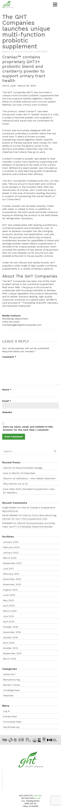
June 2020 (9, 595)
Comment (9, 356)
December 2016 (12, 632)
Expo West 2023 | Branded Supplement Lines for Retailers (28, 491)
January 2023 (11, 552)
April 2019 (8, 621)
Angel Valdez (9, 507)
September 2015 (12, 653)
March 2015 (9, 658)
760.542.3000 (28, 798)
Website (7, 412)
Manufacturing (11, 679)
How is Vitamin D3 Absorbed (19, 473)
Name (6, 389)
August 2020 (10, 589)
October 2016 (10, 637)
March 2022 (9, 557)
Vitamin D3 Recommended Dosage (22, 467)
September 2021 (12, 563)
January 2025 (11, 542)
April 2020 (9, 605)
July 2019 (8, 616)
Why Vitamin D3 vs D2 (15, 483)
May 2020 (8, 600)
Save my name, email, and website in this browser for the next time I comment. (28, 428)
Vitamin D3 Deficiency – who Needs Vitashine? (29, 478)
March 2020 (10, 611)
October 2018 (10, 626)
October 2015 (10, 648)
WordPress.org (11, 727)
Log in (6, 711)
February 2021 (11, 573)
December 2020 (12, 579)
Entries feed (10, 716)
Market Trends (11, 685)
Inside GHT (9, 674)
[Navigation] (55, 4)
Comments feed (12, 721)
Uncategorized (11, 690)
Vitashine (8, 695)
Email (6, 401)
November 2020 (12, 584)
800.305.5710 (26, 795)
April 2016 (8, 642)
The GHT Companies (36, 52)
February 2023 (11, 547)
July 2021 (8, 568)
